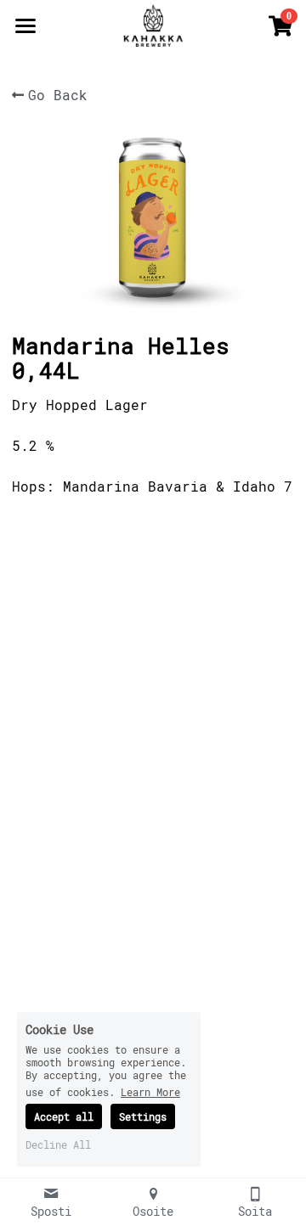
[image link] (153, 24)
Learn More (150, 1091)
